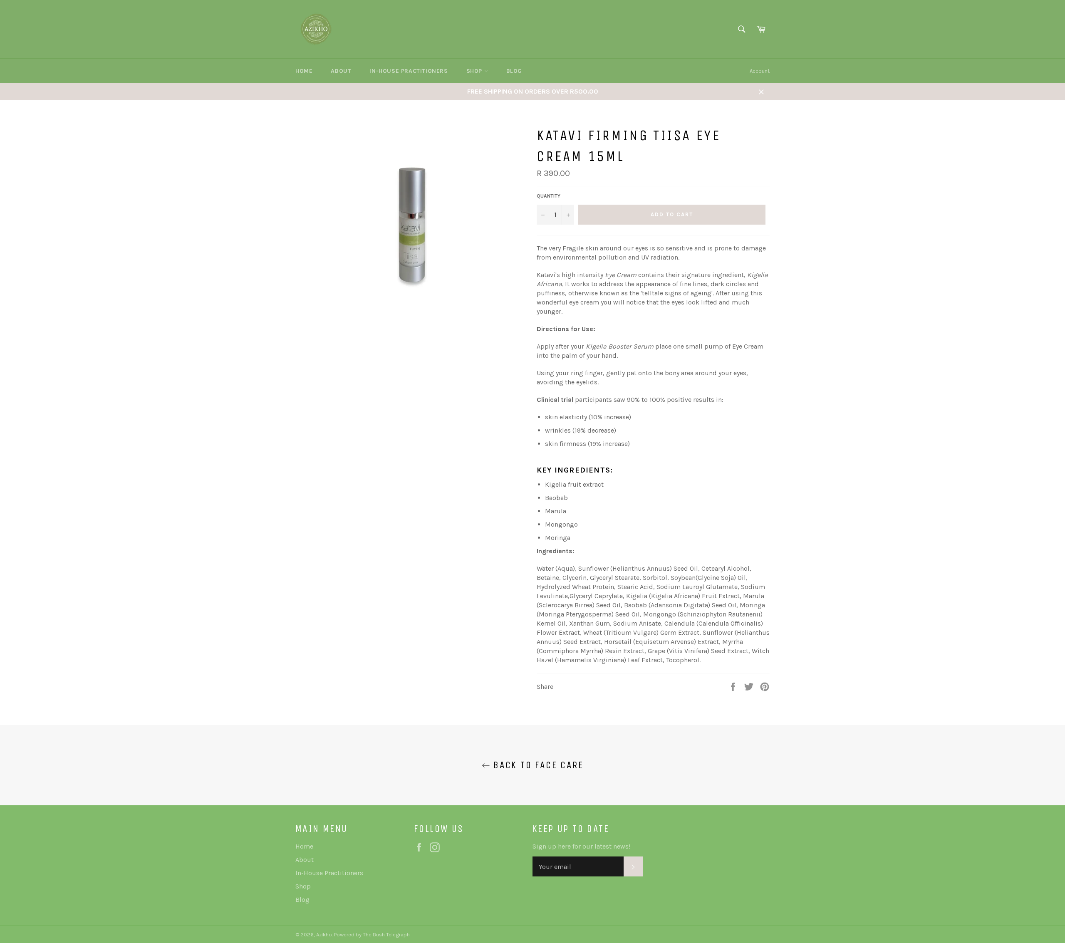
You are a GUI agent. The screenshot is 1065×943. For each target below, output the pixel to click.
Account (760, 71)
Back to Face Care (536, 765)
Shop (475, 70)
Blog (514, 70)
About (341, 70)
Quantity (548, 196)
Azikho (324, 934)
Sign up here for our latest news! (581, 846)
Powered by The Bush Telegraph (371, 934)
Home (303, 70)
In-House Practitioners (408, 70)
